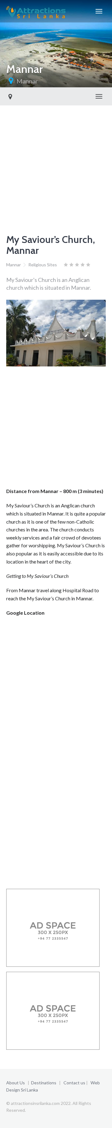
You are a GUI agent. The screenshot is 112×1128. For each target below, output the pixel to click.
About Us (15, 1082)
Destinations (43, 1082)
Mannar (27, 81)
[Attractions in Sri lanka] (36, 11)
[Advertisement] (56, 165)
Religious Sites (42, 264)
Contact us (74, 1082)
